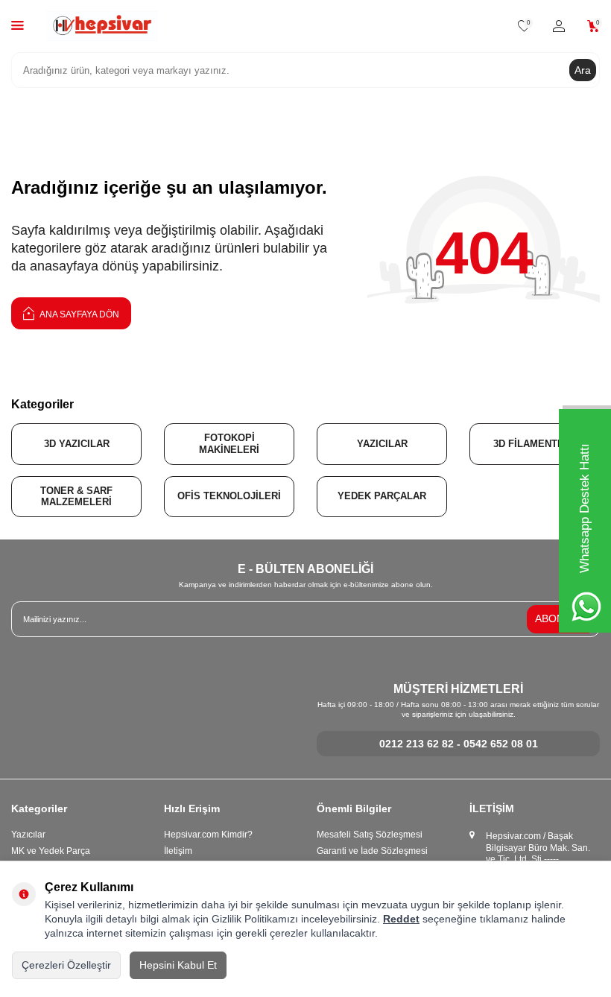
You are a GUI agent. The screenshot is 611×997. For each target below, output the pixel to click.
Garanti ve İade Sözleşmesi (372, 851)
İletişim (178, 851)
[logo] (101, 26)
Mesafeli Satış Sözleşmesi (369, 834)
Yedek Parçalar (382, 495)
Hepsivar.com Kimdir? (208, 834)
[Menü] (17, 25)
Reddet (401, 919)
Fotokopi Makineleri (229, 443)
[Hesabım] (559, 26)
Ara (582, 70)
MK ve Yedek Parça (50, 851)
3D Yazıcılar (77, 443)
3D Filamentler (535, 443)
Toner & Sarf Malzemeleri (76, 496)
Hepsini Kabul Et (178, 965)
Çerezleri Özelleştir (66, 965)
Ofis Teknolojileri (229, 495)
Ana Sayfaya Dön (78, 314)
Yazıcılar (382, 443)
